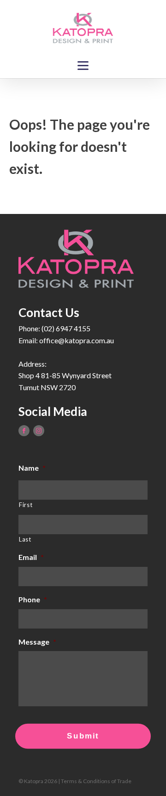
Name (32, 467)
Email (31, 557)
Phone (32, 599)
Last (25, 539)
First (25, 504)
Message (37, 641)
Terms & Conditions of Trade (96, 781)
